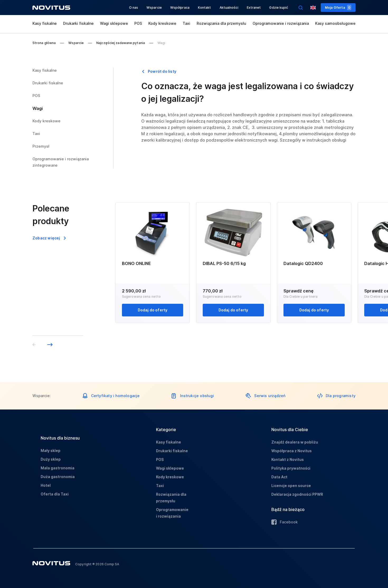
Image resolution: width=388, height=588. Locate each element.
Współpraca (180, 7)
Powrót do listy (162, 71)
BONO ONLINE (136, 263)
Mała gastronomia (57, 468)
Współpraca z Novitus (291, 451)
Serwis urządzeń (269, 395)
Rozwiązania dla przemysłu (221, 23)
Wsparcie (154, 7)
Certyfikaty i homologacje (115, 395)
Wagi (37, 108)
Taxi (186, 23)
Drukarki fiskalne (78, 23)
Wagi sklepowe (114, 23)
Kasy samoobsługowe (335, 23)
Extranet (254, 7)
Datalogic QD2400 (303, 263)
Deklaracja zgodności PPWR (297, 494)
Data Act (279, 477)
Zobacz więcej (46, 238)
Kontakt (204, 7)
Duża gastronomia (58, 476)
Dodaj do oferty (153, 310)
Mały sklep (50, 450)
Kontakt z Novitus (287, 459)
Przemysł (40, 146)
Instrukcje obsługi (197, 395)
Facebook (289, 522)
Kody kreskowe (162, 23)
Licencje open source (291, 485)
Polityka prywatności (290, 468)
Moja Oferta (337, 7)
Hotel (46, 485)
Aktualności (229, 7)
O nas (133, 7)
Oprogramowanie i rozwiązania (281, 23)
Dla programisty (341, 395)
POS (138, 23)
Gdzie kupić (278, 7)
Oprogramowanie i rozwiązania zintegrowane (60, 162)
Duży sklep (51, 459)
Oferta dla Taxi (55, 494)
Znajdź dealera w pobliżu (294, 442)
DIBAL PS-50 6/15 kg (224, 263)
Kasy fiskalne (44, 23)
